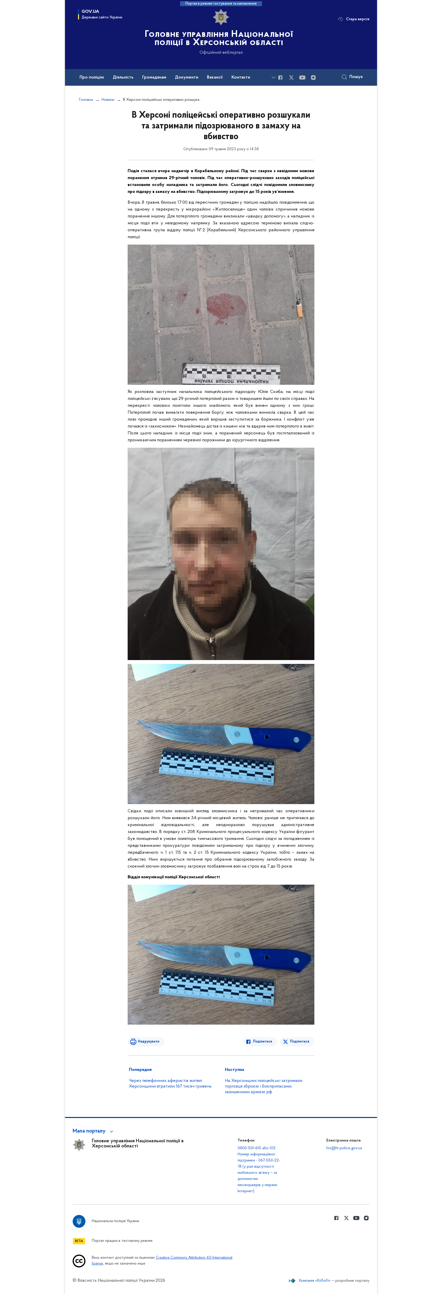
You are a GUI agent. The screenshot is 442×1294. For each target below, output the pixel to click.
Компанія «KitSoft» (315, 1281)
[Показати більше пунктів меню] (273, 77)
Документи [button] (186, 77)
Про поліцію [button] (92, 77)
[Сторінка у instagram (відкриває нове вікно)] (313, 77)
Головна (86, 100)
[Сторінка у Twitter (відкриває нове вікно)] (291, 77)
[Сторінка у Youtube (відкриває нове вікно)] (302, 77)
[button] (94, 1131)
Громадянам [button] (154, 77)
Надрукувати (148, 1042)
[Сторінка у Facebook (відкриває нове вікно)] (280, 77)
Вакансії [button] (215, 77)
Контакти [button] (240, 77)
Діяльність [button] (123, 77)
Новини (108, 100)
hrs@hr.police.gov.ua (344, 1148)
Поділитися (262, 1042)
